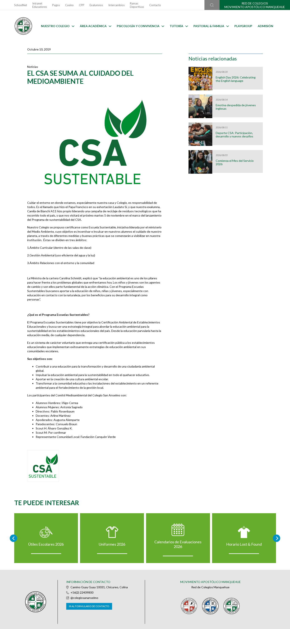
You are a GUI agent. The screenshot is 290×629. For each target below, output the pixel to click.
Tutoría (176, 26)
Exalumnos (96, 5)
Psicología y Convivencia (138, 26)
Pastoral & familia (208, 26)
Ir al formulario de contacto (89, 606)
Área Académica (93, 26)
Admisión (265, 26)
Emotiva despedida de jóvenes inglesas (236, 106)
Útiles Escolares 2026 (46, 544)
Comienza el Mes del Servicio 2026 (235, 162)
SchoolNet (20, 5)
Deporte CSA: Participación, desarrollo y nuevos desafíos (234, 134)
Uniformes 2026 (112, 544)
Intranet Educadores (39, 5)
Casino (69, 5)
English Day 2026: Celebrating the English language (236, 79)
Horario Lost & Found (244, 544)
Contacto (155, 5)
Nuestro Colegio (55, 26)
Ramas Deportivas (137, 5)
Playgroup (243, 26)
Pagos (56, 5)
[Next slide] (276, 538)
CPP (81, 5)
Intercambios (116, 5)
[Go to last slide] (13, 538)
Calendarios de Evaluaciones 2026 (177, 544)
